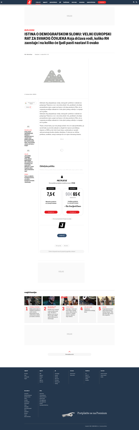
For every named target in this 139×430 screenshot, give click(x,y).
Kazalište (87, 380)
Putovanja (57, 380)
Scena (81, 2)
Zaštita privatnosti (43, 396)
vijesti (26, 370)
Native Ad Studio (27, 416)
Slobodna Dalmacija (28, 395)
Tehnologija (57, 373)
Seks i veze (57, 378)
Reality (102, 377)
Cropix (25, 415)
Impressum (42, 393)
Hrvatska (26, 373)
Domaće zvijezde (104, 373)
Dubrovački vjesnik (27, 408)
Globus (25, 398)
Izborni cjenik (42, 398)
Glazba (86, 378)
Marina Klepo (29, 54)
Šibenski (25, 413)
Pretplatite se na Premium (92, 413)
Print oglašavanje (43, 401)
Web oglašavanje (43, 400)
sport (41, 370)
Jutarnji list (26, 393)
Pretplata (102, 2)
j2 (55, 370)
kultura (87, 370)
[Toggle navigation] (1, 2)
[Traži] (136, 2)
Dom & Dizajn (26, 401)
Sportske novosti (27, 396)
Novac (74, 2)
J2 (60, 2)
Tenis (41, 378)
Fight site (41, 380)
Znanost (56, 375)
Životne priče (57, 381)
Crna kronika (26, 377)
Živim (25, 410)
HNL (40, 373)
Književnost (87, 377)
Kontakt (41, 403)
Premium (53, 2)
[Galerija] (54, 75)
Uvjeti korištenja (43, 395)
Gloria (25, 405)
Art (86, 373)
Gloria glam (26, 406)
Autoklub (26, 400)
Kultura (66, 2)
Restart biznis (72, 373)
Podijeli (27, 107)
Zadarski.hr (26, 411)
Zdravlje (56, 377)
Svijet (25, 375)
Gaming (56, 383)
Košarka (41, 377)
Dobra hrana (26, 403)
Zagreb (25, 378)
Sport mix (41, 381)
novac (72, 370)
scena (102, 370)
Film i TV (87, 375)
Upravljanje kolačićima (44, 405)
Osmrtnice (91, 2)
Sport (45, 2)
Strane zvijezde (103, 375)
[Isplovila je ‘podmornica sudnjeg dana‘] (87, 301)
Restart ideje (72, 375)
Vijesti (38, 2)
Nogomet (41, 375)
